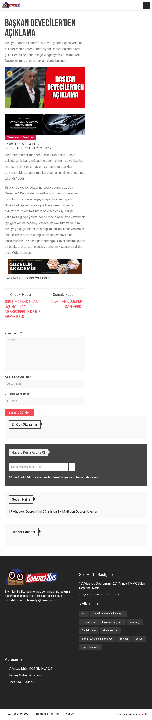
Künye (69, 713)
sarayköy (135, 622)
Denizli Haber (89, 630)
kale (84, 613)
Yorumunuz (13, 333)
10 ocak (124, 638)
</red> (143, 714)
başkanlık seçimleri (112, 622)
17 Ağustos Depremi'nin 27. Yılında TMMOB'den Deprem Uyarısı (53, 511)
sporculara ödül (90, 647)
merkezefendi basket (37, 278)
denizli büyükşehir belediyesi (108, 613)
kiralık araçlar (110, 630)
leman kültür (89, 622)
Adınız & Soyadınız (18, 376)
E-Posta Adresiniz (18, 393)
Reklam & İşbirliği (47, 713)
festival (139, 638)
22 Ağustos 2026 (18, 713)
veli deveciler (14, 278)
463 (116, 594)
